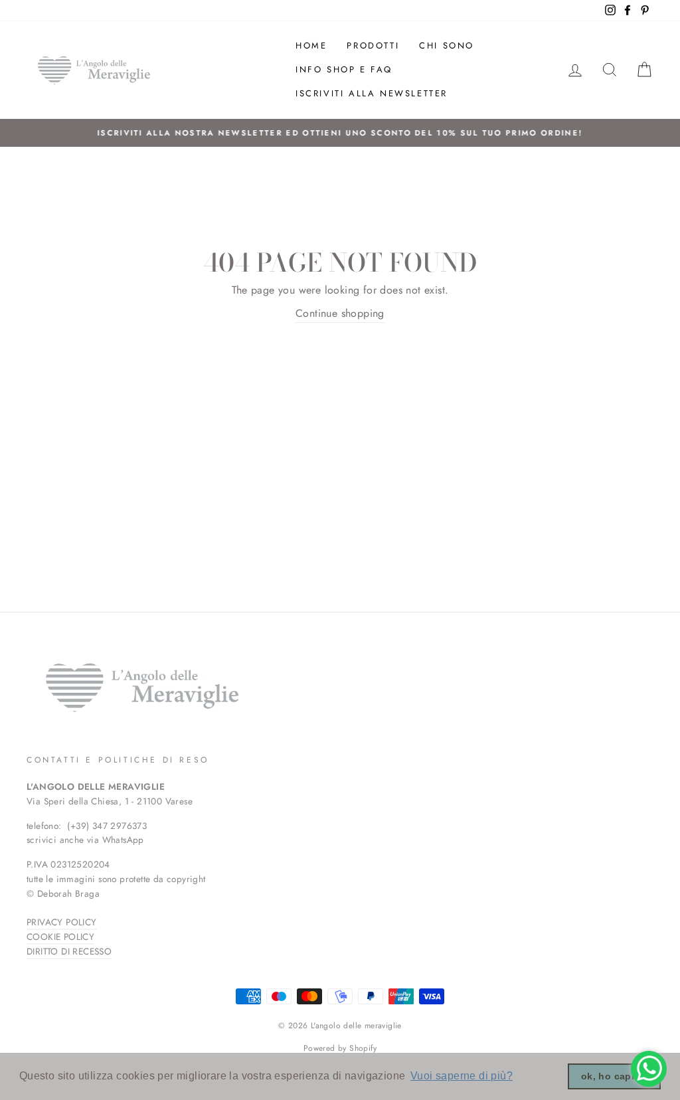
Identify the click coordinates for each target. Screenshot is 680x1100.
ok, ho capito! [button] (614, 1076)
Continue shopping (340, 313)
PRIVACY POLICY (62, 922)
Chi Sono (446, 45)
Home (311, 45)
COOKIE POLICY (60, 936)
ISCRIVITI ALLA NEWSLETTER (372, 93)
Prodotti (373, 45)
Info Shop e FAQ (344, 69)
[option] (340, 133)
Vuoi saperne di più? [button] (461, 1075)
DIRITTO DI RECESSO (69, 951)
